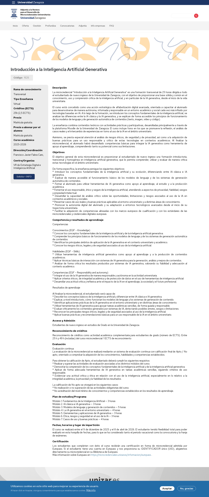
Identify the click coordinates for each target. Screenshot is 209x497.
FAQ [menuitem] (111, 25)
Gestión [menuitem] (37, 25)
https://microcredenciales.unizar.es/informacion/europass (121, 454)
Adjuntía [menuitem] (83, 25)
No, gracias (186, 488)
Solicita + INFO (24, 176)
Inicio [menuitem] (15, 25)
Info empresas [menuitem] (98, 25)
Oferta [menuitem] (25, 25)
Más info (91, 490)
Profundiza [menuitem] (50, 25)
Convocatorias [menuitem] (67, 25)
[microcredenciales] (31, 14)
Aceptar (167, 488)
